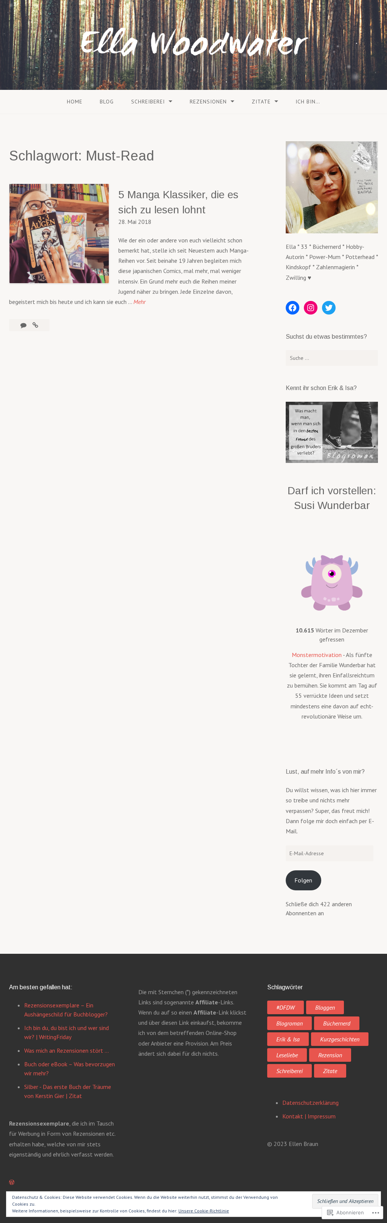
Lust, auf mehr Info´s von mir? (325, 771)
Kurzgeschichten (339, 1039)
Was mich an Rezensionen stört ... (66, 1050)
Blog (107, 101)
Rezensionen (208, 101)
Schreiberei (148, 101)
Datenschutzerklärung (310, 1102)
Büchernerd (336, 1023)
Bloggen (325, 1007)
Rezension (330, 1055)
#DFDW (285, 1007)
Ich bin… (308, 101)
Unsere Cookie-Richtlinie (203, 1211)
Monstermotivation (317, 655)
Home (74, 101)
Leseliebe (287, 1055)
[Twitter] (329, 308)
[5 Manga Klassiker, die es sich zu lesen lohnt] (35, 325)
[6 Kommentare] (24, 325)
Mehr (139, 302)
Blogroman (289, 1023)
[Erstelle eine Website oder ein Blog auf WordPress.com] (11, 1182)
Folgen (303, 880)
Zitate (261, 101)
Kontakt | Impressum (309, 1116)
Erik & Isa (288, 1039)
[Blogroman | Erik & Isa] (332, 460)
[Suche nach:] (332, 358)
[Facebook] (292, 308)
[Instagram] (310, 308)
